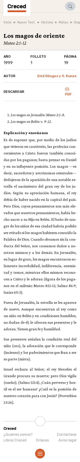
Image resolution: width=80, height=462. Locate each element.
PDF (68, 94)
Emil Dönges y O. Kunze (56, 76)
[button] (70, 6)
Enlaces (42, 440)
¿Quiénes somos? (18, 434)
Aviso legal (67, 440)
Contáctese (66, 434)
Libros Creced (15, 440)
